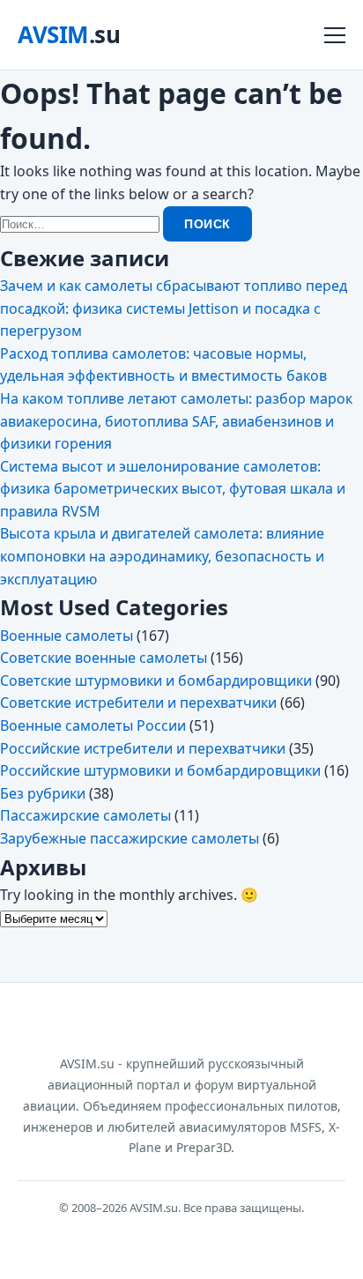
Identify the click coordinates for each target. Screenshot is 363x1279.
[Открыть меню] (334, 35)
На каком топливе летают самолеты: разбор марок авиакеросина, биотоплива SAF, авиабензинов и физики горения (176, 421)
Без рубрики (42, 793)
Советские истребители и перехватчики (138, 702)
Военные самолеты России (93, 725)
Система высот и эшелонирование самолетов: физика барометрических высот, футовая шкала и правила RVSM (172, 489)
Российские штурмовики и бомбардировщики (160, 770)
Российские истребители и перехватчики (142, 748)
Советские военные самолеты (103, 657)
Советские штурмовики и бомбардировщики (156, 680)
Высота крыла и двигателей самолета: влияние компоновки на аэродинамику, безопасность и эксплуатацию (162, 556)
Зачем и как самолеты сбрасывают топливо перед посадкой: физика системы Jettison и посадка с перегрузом (173, 308)
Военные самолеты (66, 635)
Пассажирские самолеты (85, 815)
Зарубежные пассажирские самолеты (129, 838)
